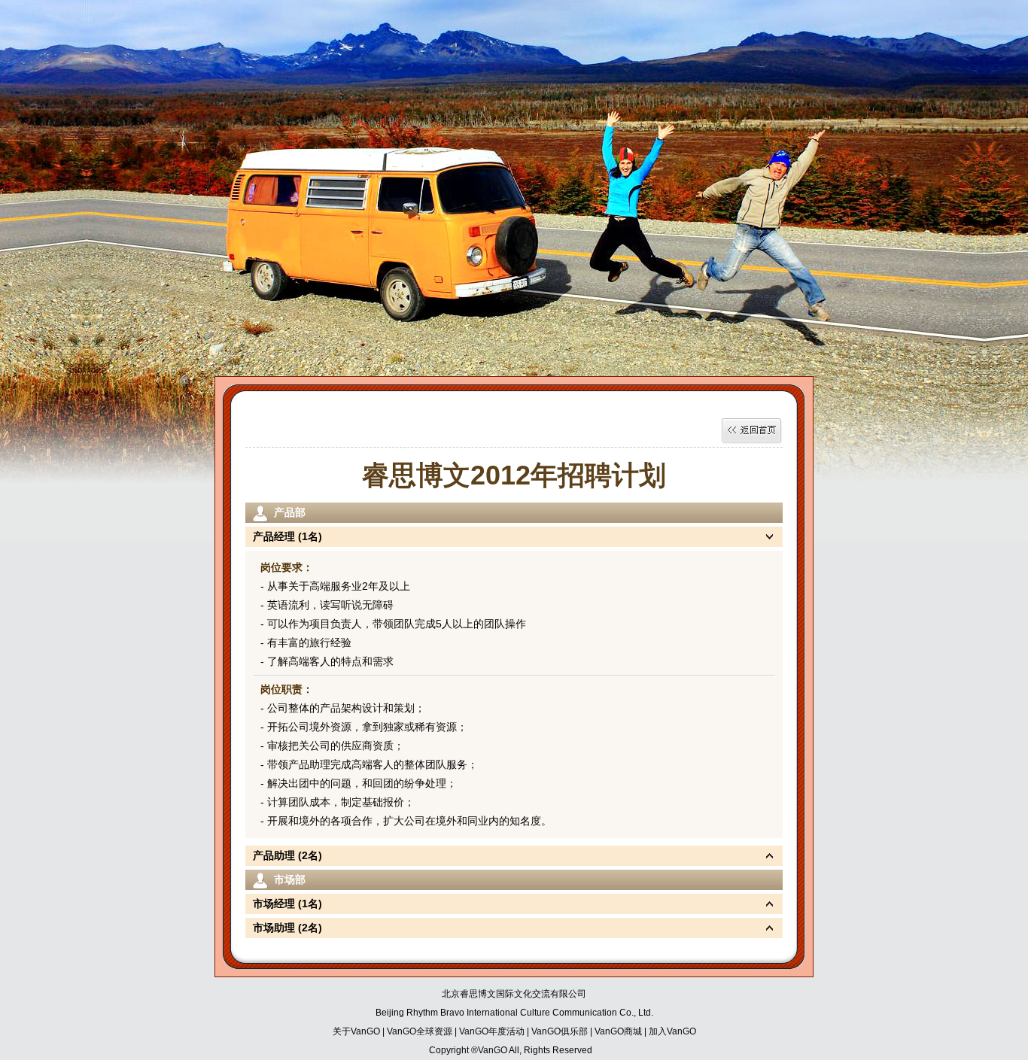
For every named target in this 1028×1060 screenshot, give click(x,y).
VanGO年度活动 (492, 1031)
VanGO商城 (618, 1031)
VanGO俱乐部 (559, 1031)
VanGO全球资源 (421, 1031)
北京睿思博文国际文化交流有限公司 (514, 994)
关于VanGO (356, 1031)
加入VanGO (672, 1031)
